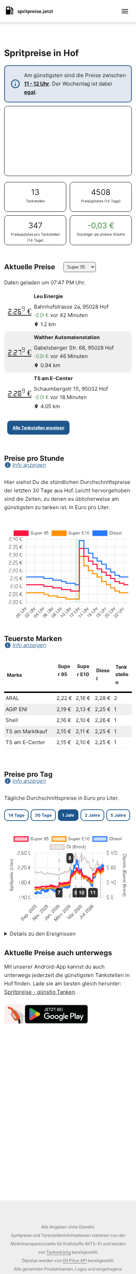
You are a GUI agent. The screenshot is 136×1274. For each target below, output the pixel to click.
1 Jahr (68, 815)
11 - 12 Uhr (36, 83)
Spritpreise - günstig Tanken (39, 992)
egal (29, 92)
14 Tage (16, 815)
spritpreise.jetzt (35, 11)
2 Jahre (92, 815)
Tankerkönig (58, 1252)
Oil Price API (75, 1260)
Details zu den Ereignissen (43, 933)
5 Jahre (118, 815)
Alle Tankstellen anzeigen (38, 427)
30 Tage (43, 815)
